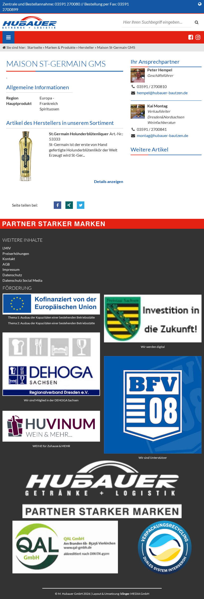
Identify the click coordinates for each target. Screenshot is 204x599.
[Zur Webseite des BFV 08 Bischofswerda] (153, 452)
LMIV (6, 248)
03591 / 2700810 (152, 86)
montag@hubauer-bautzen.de (162, 135)
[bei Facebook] (190, 37)
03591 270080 (67, 3)
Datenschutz (12, 275)
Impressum (11, 269)
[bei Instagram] (198, 37)
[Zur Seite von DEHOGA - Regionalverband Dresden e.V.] (51, 394)
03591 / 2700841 (152, 129)
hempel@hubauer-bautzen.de (162, 92)
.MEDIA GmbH (134, 593)
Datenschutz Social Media (22, 280)
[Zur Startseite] (29, 22)
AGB (6, 264)
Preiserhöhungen (15, 253)
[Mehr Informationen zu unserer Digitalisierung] (153, 341)
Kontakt (8, 259)
